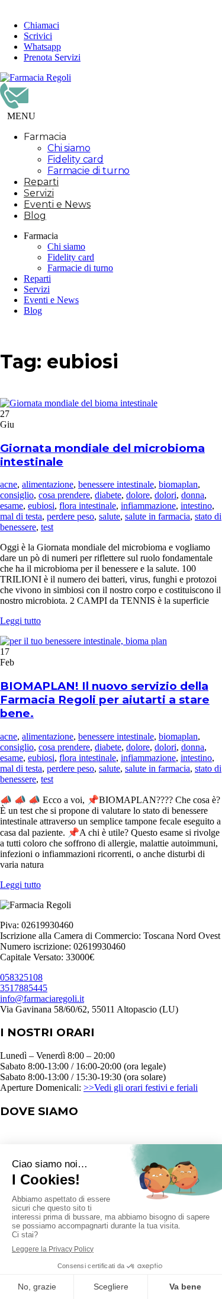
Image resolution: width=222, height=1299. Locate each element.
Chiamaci (41, 25)
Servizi (39, 193)
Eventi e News (57, 204)
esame (11, 506)
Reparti (41, 181)
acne (8, 484)
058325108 (21, 977)
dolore (138, 495)
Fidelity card (75, 159)
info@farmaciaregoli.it (42, 999)
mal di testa (21, 516)
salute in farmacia (157, 516)
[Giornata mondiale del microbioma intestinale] (78, 403)
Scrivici (38, 36)
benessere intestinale (116, 484)
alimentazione (47, 484)
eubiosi (41, 506)
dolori (165, 495)
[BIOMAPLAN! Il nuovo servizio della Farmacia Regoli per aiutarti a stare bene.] (83, 641)
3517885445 (23, 988)
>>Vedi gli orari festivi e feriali (140, 1087)
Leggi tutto (20, 621)
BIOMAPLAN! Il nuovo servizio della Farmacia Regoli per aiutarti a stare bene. (105, 699)
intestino (196, 506)
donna (192, 495)
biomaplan (178, 484)
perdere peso (70, 516)
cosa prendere (64, 495)
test (47, 527)
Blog (35, 215)
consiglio (17, 495)
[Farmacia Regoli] (35, 77)
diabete (108, 495)
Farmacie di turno (88, 170)
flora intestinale (87, 506)
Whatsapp (42, 47)
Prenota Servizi (52, 57)
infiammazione (148, 506)
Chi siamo (69, 148)
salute (109, 516)
